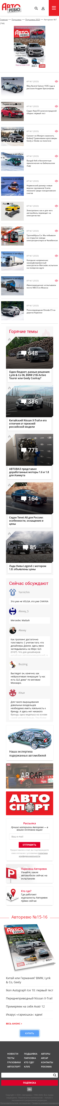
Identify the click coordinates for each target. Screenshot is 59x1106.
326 (19, 104)
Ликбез (6, 203)
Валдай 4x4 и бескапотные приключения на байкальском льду (41, 163)
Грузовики (13, 1062)
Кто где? (29, 1062)
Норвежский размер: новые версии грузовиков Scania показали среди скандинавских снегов (41, 189)
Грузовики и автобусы (13, 154)
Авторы (45, 1053)
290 (19, 303)
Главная (4, 19)
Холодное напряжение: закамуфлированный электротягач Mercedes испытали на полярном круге (42, 264)
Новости (12, 1053)
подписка (29, 1083)
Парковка (30, 1058)
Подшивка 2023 (32, 19)
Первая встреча (10, 104)
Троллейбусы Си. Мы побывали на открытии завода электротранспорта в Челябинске (42, 238)
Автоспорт (13, 1066)
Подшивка (16, 19)
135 (11, 203)
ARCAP (44, 1058)
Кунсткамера (9, 79)
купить (29, 1033)
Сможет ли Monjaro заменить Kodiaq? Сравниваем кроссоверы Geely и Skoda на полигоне (42, 138)
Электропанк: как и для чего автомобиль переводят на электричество (40, 213)
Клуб (27, 1066)
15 (16, 79)
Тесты (10, 1058)
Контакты (47, 1062)
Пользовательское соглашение (15, 1103)
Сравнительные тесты (13, 129)
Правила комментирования (45, 1103)
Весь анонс (13, 1023)
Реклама (46, 1066)
